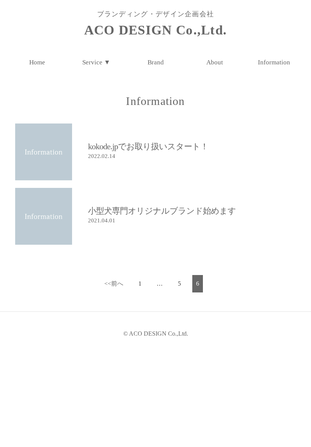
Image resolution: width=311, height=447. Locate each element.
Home (37, 62)
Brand (156, 62)
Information (274, 62)
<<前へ (113, 283)
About (214, 62)
